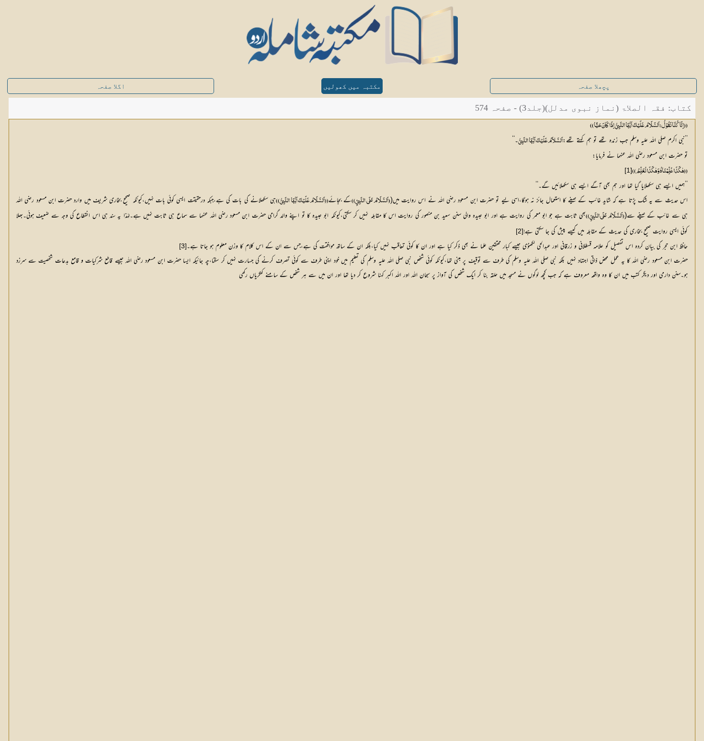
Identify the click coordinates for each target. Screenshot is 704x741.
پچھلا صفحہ (593, 86)
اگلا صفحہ (110, 86)
